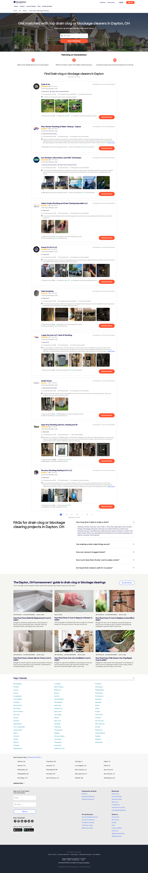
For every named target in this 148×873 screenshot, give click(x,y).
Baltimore (57, 690)
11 (87, 514)
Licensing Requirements (119, 810)
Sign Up (130, 2)
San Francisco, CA (52, 778)
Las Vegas (57, 715)
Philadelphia (99, 690)
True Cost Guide (116, 796)
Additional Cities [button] (18, 783)
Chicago (16, 745)
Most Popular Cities (20, 757)
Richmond (98, 730)
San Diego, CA (22, 778)
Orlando (16, 736)
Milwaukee (99, 742)
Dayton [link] (25, 10)
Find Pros (84, 794)
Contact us (115, 831)
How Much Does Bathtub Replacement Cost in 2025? (32, 619)
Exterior (22, 6)
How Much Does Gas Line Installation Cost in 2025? (72, 659)
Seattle (97, 736)
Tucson (15, 690)
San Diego (16, 708)
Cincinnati (57, 739)
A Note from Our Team (118, 807)
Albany (56, 718)
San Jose (16, 715)
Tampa (15, 739)
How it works (115, 817)
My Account (115, 794)
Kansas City (58, 708)
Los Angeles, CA (80, 765)
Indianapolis (17, 748)
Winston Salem (59, 736)
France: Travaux (52, 854)
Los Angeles (17, 699)
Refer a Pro (115, 802)
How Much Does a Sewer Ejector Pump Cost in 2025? (32, 659)
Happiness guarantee (118, 833)
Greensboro (58, 730)
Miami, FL (107, 765)
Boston (56, 693)
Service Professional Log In (90, 817)
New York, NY (108, 770)
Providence (99, 696)
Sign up (24, 811)
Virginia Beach (100, 733)
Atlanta (15, 742)
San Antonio (99, 721)
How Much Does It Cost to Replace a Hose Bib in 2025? (115, 619)
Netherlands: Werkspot (85, 854)
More (38, 6)
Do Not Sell (75, 859)
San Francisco (18, 711)
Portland (98, 684)
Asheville (57, 724)
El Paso (97, 711)
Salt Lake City (100, 724)
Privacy (64, 859)
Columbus (57, 745)
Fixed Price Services (88, 799)
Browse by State (34, 757)
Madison (98, 739)
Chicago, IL (79, 761)
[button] (47, 105)
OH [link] (20, 10)
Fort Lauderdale (19, 727)
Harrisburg (99, 687)
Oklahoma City (59, 748)
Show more (111, 142)
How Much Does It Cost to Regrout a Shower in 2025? (73, 619)
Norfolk (97, 727)
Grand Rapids (59, 699)
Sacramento (17, 705)
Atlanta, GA (21, 761)
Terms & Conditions (84, 862)
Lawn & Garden (31, 6)
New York (57, 721)
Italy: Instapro (74, 854)
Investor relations (117, 828)
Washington (17, 724)
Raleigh (56, 733)
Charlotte (57, 727)
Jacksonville (17, 730)
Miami (15, 733)
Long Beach (17, 696)
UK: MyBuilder (96, 854)
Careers (114, 822)
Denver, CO (21, 765)
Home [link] (15, 10)
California (69, 859)
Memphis (98, 699)
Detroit (56, 696)
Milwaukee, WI (22, 770)
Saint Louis (58, 711)
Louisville (57, 684)
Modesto (16, 702)
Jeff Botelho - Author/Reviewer (24, 614)
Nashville (98, 702)
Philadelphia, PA (23, 774)
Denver (15, 718)
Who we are (115, 820)
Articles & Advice (47, 6)
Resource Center (117, 799)
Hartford (16, 721)
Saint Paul (57, 705)
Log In (121, 2)
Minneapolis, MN (51, 770)
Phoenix (16, 687)
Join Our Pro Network (88, 820)
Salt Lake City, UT (81, 774)
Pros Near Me (116, 805)
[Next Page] (92, 515)
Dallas (97, 708)
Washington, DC (109, 778)
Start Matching (74, 41)
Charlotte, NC (51, 761)
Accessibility (82, 859)
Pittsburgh (98, 693)
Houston (98, 718)
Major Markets (20, 678)
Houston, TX (50, 765)
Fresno (15, 693)
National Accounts (87, 828)
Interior (16, 6)
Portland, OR (50, 774)
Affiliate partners (117, 836)
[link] (74, 86)
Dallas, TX (107, 761)
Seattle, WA (79, 778)
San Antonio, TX (109, 774)
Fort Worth (99, 715)
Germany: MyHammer (63, 854)
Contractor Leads (87, 825)
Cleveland (57, 742)
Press (113, 825)
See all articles (127, 583)
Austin (97, 705)
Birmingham (17, 684)
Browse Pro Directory (88, 796)
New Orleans (58, 687)
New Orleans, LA (81, 770)
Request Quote (106, 117)
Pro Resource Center (88, 822)
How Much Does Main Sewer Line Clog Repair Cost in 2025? (114, 659)
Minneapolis (58, 702)
